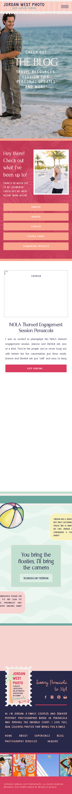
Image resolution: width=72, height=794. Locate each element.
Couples (36, 276)
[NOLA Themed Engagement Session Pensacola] (36, 293)
